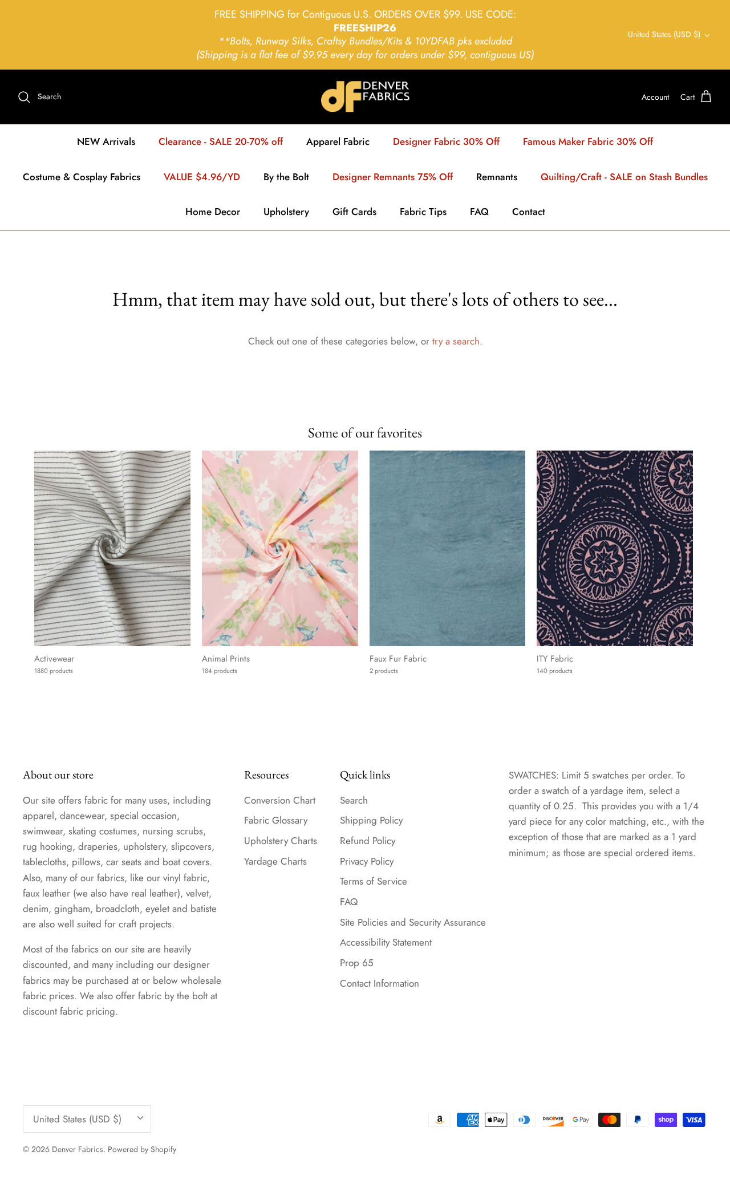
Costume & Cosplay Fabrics (81, 177)
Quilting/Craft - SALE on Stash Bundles (624, 177)
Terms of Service (373, 881)
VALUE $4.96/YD (202, 177)
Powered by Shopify (142, 1149)
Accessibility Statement (386, 942)
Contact (528, 211)
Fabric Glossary (275, 820)
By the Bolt (286, 177)
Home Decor (212, 211)
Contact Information (379, 983)
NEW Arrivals (106, 141)
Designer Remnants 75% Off (392, 177)
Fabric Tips (423, 211)
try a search (456, 341)
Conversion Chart (279, 800)
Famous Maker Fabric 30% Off (588, 141)
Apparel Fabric (338, 141)
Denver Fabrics (77, 1149)
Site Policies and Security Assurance (413, 922)
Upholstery (286, 211)
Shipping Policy (371, 820)
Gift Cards (354, 211)
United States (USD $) (664, 34)
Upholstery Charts (280, 841)
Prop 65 (357, 963)
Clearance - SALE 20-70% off (221, 141)
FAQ (479, 211)
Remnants (496, 177)
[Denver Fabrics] (365, 96)
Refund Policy (367, 841)
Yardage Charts (275, 861)
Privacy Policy (367, 861)
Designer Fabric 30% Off (446, 141)
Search (354, 800)
